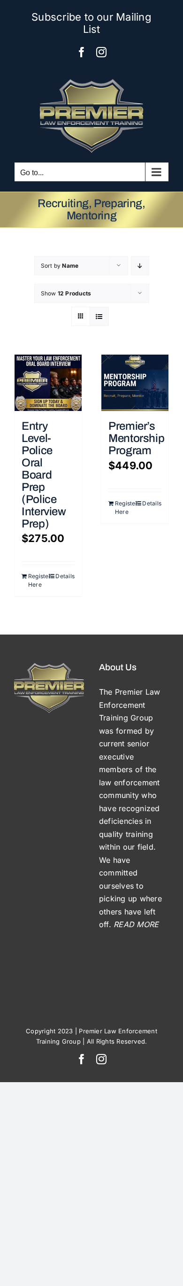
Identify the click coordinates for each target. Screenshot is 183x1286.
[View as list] (99, 316)
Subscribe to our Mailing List (91, 23)
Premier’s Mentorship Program (136, 438)
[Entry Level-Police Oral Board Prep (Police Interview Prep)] (48, 383)
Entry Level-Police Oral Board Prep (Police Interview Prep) (44, 474)
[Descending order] (140, 265)
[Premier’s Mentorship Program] (134, 383)
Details (65, 576)
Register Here (37, 580)
